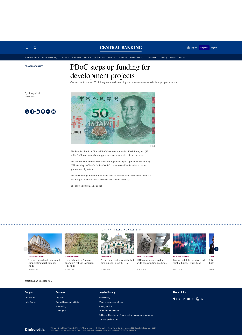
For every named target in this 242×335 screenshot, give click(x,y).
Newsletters (188, 299)
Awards (182, 57)
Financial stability (50, 57)
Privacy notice (105, 306)
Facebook (193, 299)
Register (204, 47)
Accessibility (104, 297)
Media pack (61, 310)
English (194, 47)
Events (173, 57)
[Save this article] (43, 111)
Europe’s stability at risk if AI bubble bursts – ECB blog (189, 261)
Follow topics (175, 299)
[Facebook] (32, 111)
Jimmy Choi (34, 93)
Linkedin (184, 299)
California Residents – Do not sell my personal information (126, 315)
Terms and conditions (109, 310)
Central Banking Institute (67, 302)
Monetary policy (32, 57)
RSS (201, 299)
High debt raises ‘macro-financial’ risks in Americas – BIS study (80, 262)
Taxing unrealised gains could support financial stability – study (44, 262)
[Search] (35, 48)
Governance (99, 57)
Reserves (112, 57)
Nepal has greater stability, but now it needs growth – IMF (117, 261)
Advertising (61, 306)
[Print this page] (53, 111)
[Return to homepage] (121, 50)
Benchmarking (136, 57)
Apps (197, 299)
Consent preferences (108, 319)
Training (163, 57)
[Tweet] (27, 111)
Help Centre (30, 302)
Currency (65, 57)
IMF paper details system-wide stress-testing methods (152, 261)
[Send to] (48, 111)
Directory (123, 57)
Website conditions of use (111, 302)
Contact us (30, 297)
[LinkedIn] (37, 111)
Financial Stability (34, 66)
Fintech (87, 57)
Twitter (179, 299)
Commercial (151, 57)
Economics (76, 57)
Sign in (214, 47)
